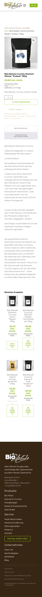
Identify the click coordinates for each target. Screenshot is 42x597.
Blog (6, 560)
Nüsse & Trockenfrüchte (15, 506)
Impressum (8, 569)
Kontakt (8, 533)
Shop (33, 5)
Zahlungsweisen (12, 526)
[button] (34, 40)
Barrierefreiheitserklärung (14, 579)
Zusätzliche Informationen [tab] (21, 135)
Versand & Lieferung (13, 523)
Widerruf (8, 530)
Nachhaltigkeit (11, 553)
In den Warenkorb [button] (28, 343)
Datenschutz (9, 572)
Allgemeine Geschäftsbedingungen (17, 575)
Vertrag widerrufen (17, 538)
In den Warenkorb (21, 102)
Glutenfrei (14, 118)
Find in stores (15, 109)
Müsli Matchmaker (13, 519)
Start (6, 28)
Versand (11, 86)
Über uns (8, 550)
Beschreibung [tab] (21, 128)
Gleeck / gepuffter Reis (20, 117)
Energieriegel (10, 503)
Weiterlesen (12, 345)
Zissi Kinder (9, 510)
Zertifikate (9, 557)
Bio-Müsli (8, 495)
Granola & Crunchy (13, 499)
